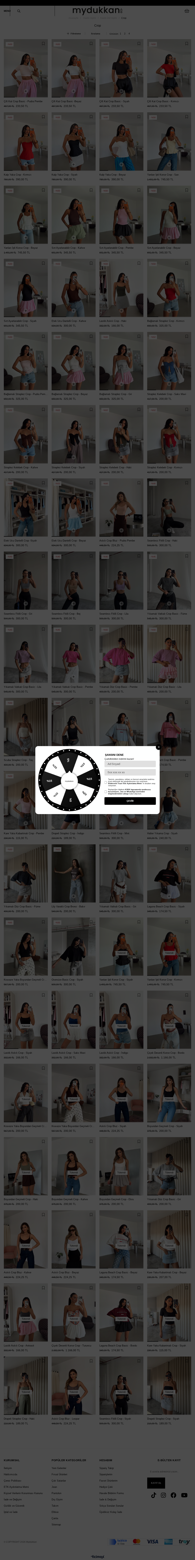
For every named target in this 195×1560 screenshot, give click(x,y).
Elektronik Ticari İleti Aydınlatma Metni (125, 783)
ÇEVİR (130, 801)
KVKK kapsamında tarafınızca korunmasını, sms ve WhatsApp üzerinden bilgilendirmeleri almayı (129, 792)
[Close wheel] (159, 747)
